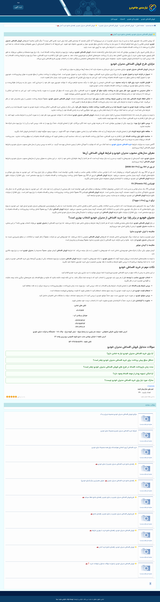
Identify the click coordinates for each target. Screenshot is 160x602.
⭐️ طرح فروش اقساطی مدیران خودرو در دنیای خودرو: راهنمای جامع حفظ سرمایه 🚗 (109, 497)
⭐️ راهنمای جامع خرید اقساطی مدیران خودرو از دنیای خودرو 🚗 (116, 464)
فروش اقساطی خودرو (148, 19)
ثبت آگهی (18, 7)
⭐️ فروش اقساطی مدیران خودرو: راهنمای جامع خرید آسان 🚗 (77, 25)
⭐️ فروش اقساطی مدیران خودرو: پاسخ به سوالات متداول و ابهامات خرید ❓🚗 (111, 563)
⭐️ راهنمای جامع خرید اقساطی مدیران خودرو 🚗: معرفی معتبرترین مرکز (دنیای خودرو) (109, 480)
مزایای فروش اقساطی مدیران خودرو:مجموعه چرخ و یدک (118, 414)
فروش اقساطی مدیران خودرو (108, 25)
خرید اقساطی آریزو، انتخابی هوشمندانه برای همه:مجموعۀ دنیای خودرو (114, 447)
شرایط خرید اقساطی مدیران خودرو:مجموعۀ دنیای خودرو (119, 431)
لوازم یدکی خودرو (133, 19)
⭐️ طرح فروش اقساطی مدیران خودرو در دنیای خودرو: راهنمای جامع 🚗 (114, 514)
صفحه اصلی (140, 25)
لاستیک (122, 19)
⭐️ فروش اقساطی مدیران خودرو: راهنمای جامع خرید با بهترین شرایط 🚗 (113, 530)
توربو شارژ (114, 19)
